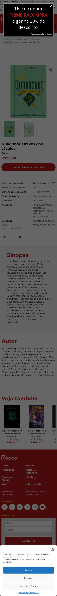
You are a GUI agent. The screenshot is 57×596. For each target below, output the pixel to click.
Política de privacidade (29, 593)
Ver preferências (29, 586)
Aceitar (29, 570)
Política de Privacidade (34, 557)
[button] (52, 548)
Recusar (28, 578)
